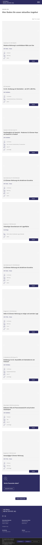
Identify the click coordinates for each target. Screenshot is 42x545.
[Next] (38, 31)
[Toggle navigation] (38, 2)
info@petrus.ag (5, 526)
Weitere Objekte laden (21, 498)
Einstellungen (6, 543)
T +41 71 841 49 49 (6, 531)
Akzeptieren (20, 541)
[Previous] (4, 31)
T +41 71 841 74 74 (26, 531)
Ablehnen (28, 541)
